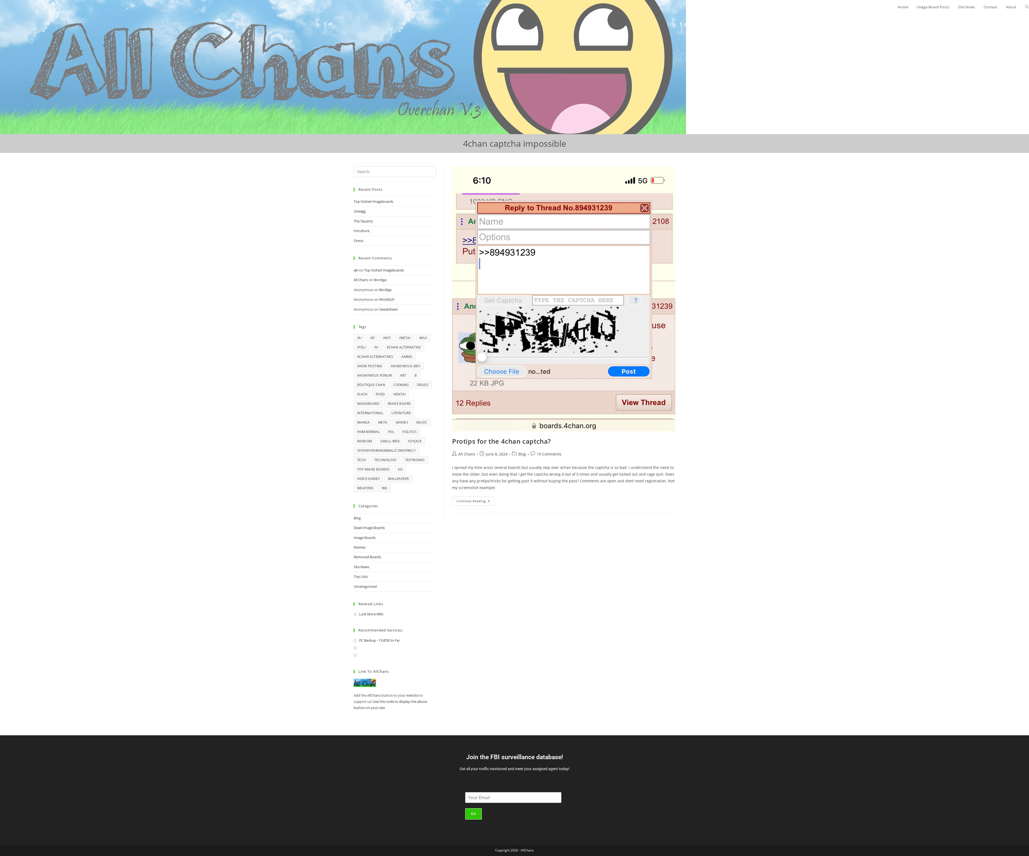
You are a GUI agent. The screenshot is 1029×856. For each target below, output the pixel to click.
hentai (399, 394)
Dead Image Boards (369, 527)
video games (368, 478)
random (364, 441)
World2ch (386, 299)
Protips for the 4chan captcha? (501, 441)
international (370, 413)
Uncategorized (365, 586)
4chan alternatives (375, 356)
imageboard (368, 403)
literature (401, 413)
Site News (361, 566)
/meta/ (405, 338)
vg (400, 469)
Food (380, 394)
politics (409, 431)
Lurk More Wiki (371, 614)
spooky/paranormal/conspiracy (386, 450)
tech (361, 460)
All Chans (466, 454)
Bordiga (380, 279)
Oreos (358, 240)
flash (362, 394)
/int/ (387, 338)
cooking (401, 385)
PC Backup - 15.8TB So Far (379, 640)
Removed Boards (367, 556)
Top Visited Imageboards (373, 201)
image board (399, 403)
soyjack (415, 441)
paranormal (368, 431)
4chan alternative (404, 347)
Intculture (362, 230)
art (403, 375)
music (421, 422)
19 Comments (549, 454)
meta (382, 422)
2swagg (360, 211)
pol (391, 431)
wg (384, 488)
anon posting (369, 366)
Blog (522, 454)
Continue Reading (476, 500)
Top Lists (361, 576)
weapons (365, 488)
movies (402, 422)
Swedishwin (388, 309)
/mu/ (423, 338)
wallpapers (398, 478)
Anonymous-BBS (405, 366)
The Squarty (363, 221)
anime (406, 356)
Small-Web (390, 441)
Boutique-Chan (371, 385)
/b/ (372, 338)
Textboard (415, 460)
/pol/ (361, 347)
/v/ (376, 347)
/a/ (359, 338)
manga (363, 422)
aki (356, 270)
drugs (422, 385)
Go (473, 813)
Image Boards (365, 537)
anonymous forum (374, 375)
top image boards (373, 469)
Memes (360, 547)
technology (385, 460)
